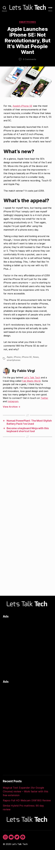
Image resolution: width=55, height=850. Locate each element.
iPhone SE (27, 357)
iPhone (17, 357)
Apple (10, 357)
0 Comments (29, 59)
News (36, 357)
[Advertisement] (27, 648)
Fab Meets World (31, 380)
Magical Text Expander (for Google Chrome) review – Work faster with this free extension (25, 791)
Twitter (44, 398)
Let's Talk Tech (32, 377)
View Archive (11, 406)
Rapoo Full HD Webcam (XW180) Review (27, 800)
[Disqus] (27, 482)
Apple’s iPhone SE (22, 105)
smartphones (13, 360)
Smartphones (27, 22)
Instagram (12, 401)
